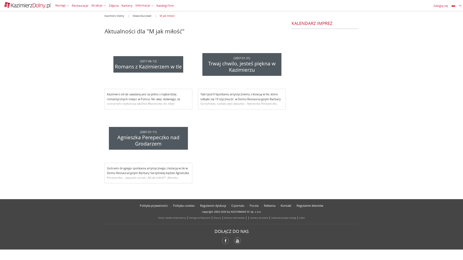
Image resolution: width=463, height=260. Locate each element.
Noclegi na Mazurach (200, 217)
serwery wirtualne (259, 217)
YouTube (237, 240)
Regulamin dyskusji (213, 206)
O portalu (237, 206)
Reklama (269, 206)
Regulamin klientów (310, 206)
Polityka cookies (184, 206)
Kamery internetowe (234, 217)
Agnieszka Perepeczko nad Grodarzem (148, 140)
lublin (302, 217)
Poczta (254, 206)
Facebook (225, 240)
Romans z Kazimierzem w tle (148, 66)
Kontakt (286, 206)
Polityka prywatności (154, 206)
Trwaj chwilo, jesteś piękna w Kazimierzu (242, 66)
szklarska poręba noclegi (283, 217)
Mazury (217, 217)
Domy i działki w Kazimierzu (172, 217)
